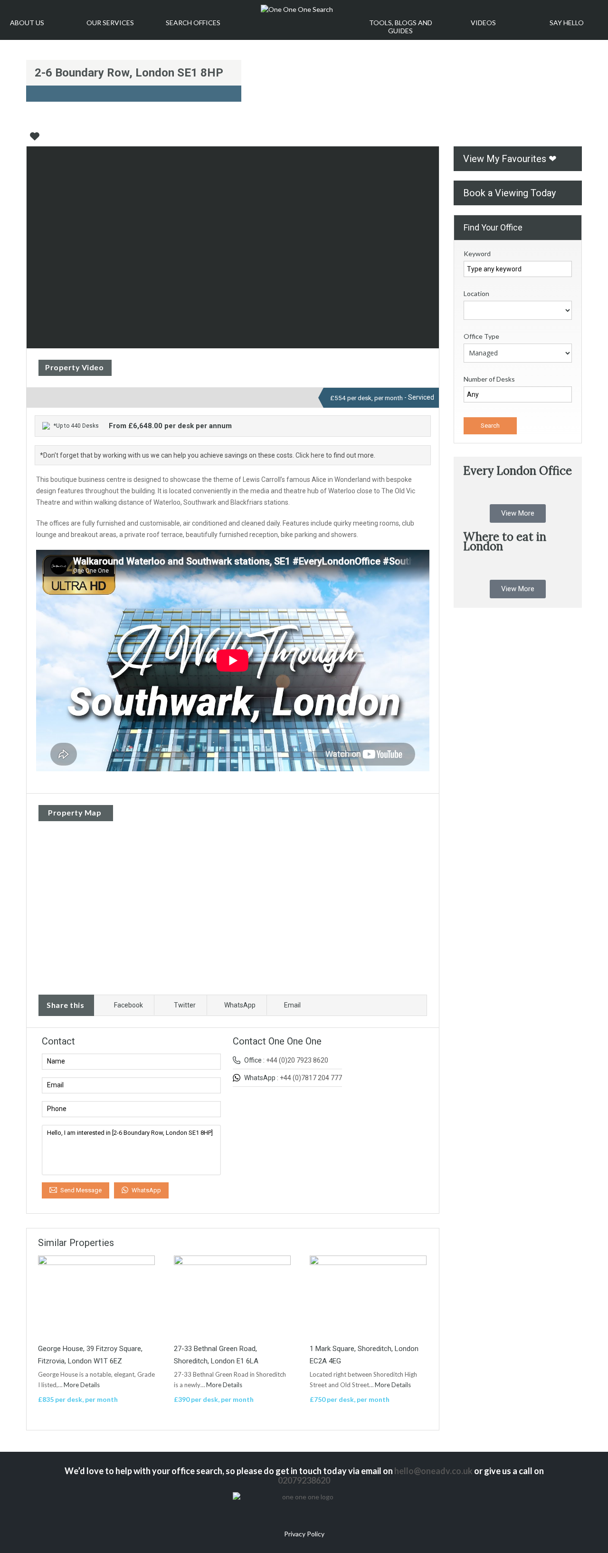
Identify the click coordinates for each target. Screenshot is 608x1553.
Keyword (477, 253)
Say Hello (567, 23)
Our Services (110, 23)
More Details (82, 1385)
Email (292, 1005)
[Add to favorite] (34, 140)
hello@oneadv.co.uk (433, 1471)
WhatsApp (240, 1005)
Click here (309, 455)
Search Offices (193, 23)
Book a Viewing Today (509, 193)
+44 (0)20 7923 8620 (297, 1060)
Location (476, 293)
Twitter (185, 1005)
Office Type (481, 336)
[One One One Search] (297, 9)
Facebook (128, 1005)
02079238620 (304, 1480)
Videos (483, 23)
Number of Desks (489, 379)
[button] (518, 513)
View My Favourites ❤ (510, 158)
